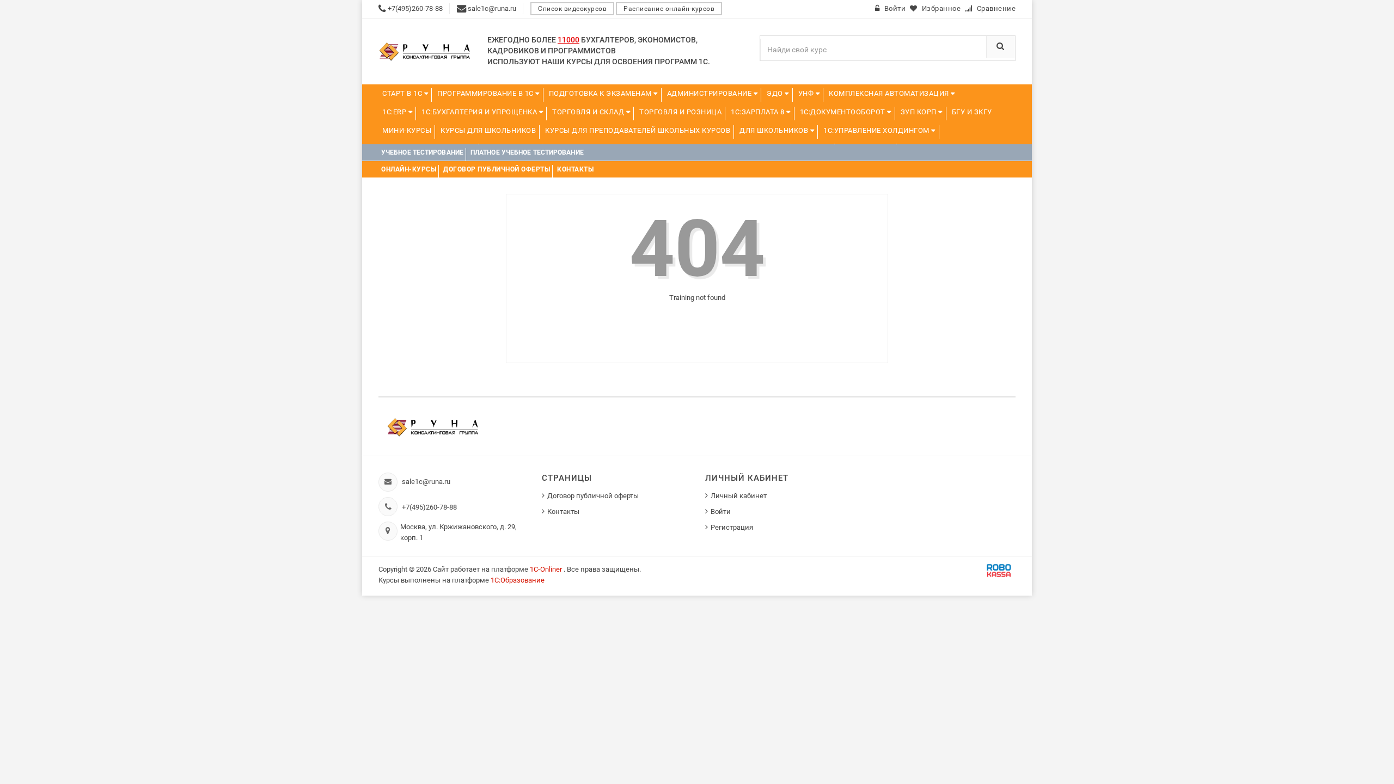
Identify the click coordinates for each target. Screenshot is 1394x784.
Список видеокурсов (572, 9)
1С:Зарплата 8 (758, 112)
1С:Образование (518, 580)
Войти (721, 511)
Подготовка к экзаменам (601, 93)
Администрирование (710, 93)
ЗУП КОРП (920, 112)
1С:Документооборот (844, 112)
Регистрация (732, 527)
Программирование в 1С (486, 93)
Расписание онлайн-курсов (668, 9)
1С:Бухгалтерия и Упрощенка (480, 112)
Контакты (563, 511)
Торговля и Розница (680, 112)
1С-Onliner (547, 569)
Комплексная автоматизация (890, 93)
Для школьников (774, 130)
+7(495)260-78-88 (429, 507)
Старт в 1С (403, 93)
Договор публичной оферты (593, 496)
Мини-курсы (406, 130)
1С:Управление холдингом (877, 130)
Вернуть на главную (702, 325)
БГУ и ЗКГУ (972, 112)
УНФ (807, 93)
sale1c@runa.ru (426, 481)
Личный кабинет (739, 496)
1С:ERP (395, 112)
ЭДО (776, 93)
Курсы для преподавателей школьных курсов (637, 130)
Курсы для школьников (488, 130)
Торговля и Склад (589, 112)
